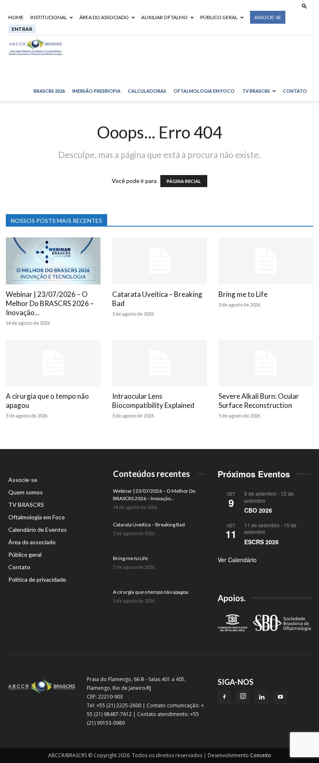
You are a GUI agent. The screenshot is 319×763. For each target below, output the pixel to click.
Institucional (48, 17)
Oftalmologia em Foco (204, 91)
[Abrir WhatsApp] (298, 742)
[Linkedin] (261, 697)
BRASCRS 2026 (49, 91)
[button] (304, 5)
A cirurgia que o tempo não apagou (151, 592)
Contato (295, 91)
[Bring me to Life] (265, 260)
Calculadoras (147, 91)
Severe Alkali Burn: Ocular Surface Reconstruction (258, 401)
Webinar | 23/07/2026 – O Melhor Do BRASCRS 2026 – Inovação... (50, 303)
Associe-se (267, 17)
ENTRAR (22, 29)
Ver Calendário (237, 560)
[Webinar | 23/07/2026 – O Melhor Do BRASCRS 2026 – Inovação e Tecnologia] (53, 260)
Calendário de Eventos (37, 529)
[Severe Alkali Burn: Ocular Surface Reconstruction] (265, 363)
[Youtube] (280, 697)
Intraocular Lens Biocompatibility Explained (153, 401)
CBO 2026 (258, 510)
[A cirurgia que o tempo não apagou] (53, 363)
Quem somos (25, 492)
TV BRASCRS (256, 91)
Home (16, 17)
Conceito (260, 755)
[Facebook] (224, 697)
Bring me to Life (242, 294)
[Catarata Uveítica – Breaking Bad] (159, 260)
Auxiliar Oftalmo (164, 17)
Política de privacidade (37, 579)
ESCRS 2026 (261, 542)
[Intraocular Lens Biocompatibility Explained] (159, 363)
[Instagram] (243, 696)
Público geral (219, 17)
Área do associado (104, 17)
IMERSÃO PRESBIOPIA (96, 91)
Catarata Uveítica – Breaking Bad (149, 524)
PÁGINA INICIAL (184, 181)
